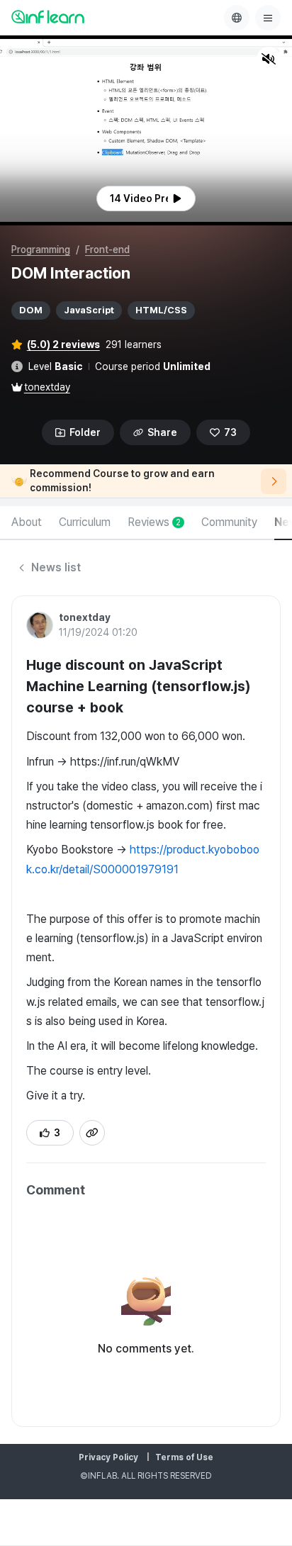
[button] (146, 130)
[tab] (26, 523)
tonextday (47, 387)
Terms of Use (184, 1457)
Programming (40, 249)
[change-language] (236, 17)
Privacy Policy (108, 1457)
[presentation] (146, 198)
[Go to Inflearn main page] (47, 16)
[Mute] (269, 59)
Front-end (107, 249)
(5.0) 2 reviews (63, 344)
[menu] (268, 17)
